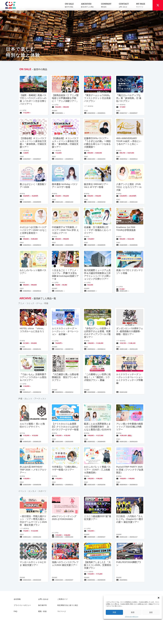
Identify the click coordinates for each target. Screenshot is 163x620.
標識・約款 (42, 611)
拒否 (132, 612)
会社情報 (17, 599)
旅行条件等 (42, 605)
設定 (151, 612)
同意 (114, 612)
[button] (158, 598)
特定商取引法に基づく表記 (67, 605)
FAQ (15, 611)
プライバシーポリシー (131, 616)
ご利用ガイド (62, 599)
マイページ (61, 611)
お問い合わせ (43, 599)
